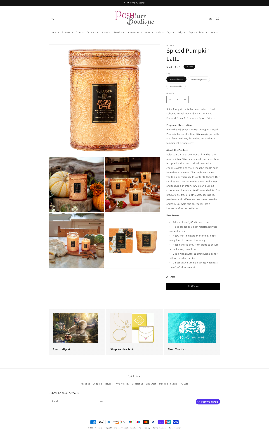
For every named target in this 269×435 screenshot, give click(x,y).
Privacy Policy (122, 383)
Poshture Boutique (102, 428)
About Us (85, 383)
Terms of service (159, 428)
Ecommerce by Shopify (127, 428)
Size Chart (151, 383)
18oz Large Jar (200, 80)
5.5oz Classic (178, 80)
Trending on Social (168, 383)
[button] (52, 18)
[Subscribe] (101, 401)
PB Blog (184, 383)
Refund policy (144, 428)
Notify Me (193, 286)
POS (111, 428)
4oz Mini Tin (178, 87)
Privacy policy (175, 428)
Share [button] (172, 276)
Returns (109, 383)
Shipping (97, 383)
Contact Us (137, 383)
